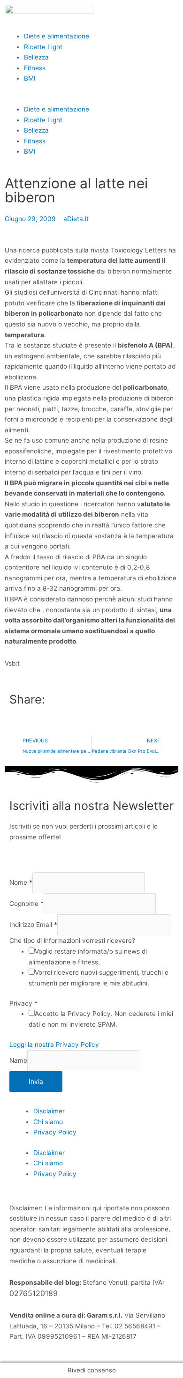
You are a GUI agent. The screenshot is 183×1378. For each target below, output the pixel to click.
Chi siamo (48, 1122)
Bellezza (36, 57)
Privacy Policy (54, 1132)
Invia (36, 1081)
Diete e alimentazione (56, 36)
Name (18, 1060)
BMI (30, 78)
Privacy (23, 1003)
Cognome (26, 903)
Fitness (35, 68)
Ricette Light (43, 47)
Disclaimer (49, 1111)
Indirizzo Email (33, 925)
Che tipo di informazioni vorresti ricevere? (72, 940)
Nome (20, 882)
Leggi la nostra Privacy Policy (54, 1044)
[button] (91, 98)
